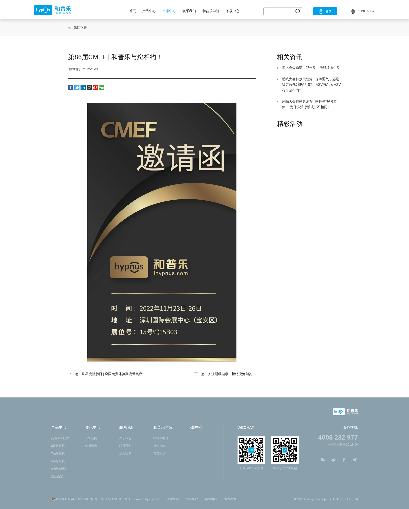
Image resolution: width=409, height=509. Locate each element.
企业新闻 (91, 438)
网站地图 (211, 499)
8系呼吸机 (58, 445)
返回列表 (80, 27)
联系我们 (189, 11)
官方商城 (230, 499)
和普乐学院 (210, 11)
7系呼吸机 (58, 453)
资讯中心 (169, 11)
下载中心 (232, 11)
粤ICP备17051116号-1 (115, 499)
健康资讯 (91, 445)
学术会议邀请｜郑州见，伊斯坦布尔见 (311, 68)
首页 (132, 11)
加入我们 (125, 453)
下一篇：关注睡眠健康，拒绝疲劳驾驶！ (225, 374)
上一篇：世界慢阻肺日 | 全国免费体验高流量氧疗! (105, 374)
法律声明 (173, 499)
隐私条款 (192, 499)
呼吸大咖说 (160, 438)
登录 (328, 11)
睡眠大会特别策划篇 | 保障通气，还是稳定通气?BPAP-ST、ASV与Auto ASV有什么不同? (311, 84)
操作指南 (159, 445)
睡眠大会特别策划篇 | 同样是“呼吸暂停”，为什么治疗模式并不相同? (309, 104)
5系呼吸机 (58, 461)
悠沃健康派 (58, 468)
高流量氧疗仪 (60, 438)
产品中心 (149, 11)
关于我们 (125, 438)
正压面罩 (57, 476)
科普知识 (159, 453)
